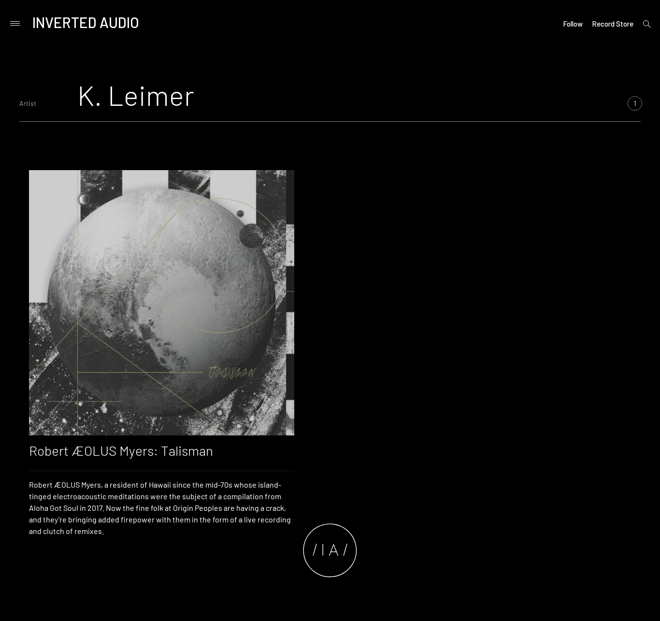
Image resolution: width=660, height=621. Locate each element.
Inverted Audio (85, 22)
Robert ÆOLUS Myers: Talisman (121, 450)
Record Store (612, 23)
